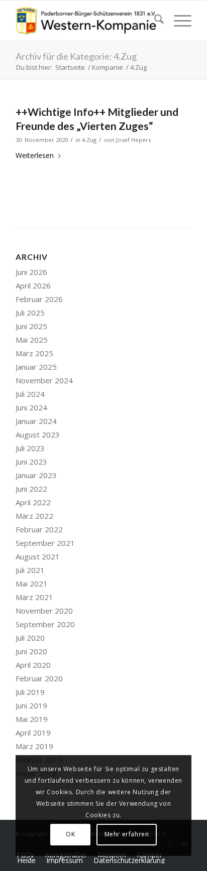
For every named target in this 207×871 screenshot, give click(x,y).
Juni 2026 (31, 272)
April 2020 (33, 665)
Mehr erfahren (127, 834)
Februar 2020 (39, 678)
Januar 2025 (36, 367)
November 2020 (44, 611)
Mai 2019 (32, 719)
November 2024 (44, 380)
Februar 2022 (39, 529)
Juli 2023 (30, 448)
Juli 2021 (30, 570)
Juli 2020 (30, 638)
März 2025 (34, 353)
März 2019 (34, 746)
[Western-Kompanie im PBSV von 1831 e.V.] (86, 21)
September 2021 (45, 543)
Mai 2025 (32, 340)
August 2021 (38, 556)
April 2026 (33, 285)
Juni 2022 (31, 489)
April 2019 (33, 733)
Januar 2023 (36, 475)
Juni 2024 (31, 407)
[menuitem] (154, 21)
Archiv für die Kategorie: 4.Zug (76, 56)
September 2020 (45, 624)
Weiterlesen (35, 155)
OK (70, 834)
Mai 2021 (32, 583)
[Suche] (154, 21)
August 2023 (38, 434)
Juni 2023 (31, 462)
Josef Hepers (133, 139)
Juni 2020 (31, 651)
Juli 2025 (30, 313)
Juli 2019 (30, 692)
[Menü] (177, 21)
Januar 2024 (36, 421)
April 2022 (33, 502)
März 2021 (34, 597)
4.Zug (89, 139)
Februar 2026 (39, 299)
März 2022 (34, 516)
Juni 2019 (31, 705)
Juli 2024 (30, 394)
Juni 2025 (31, 326)
